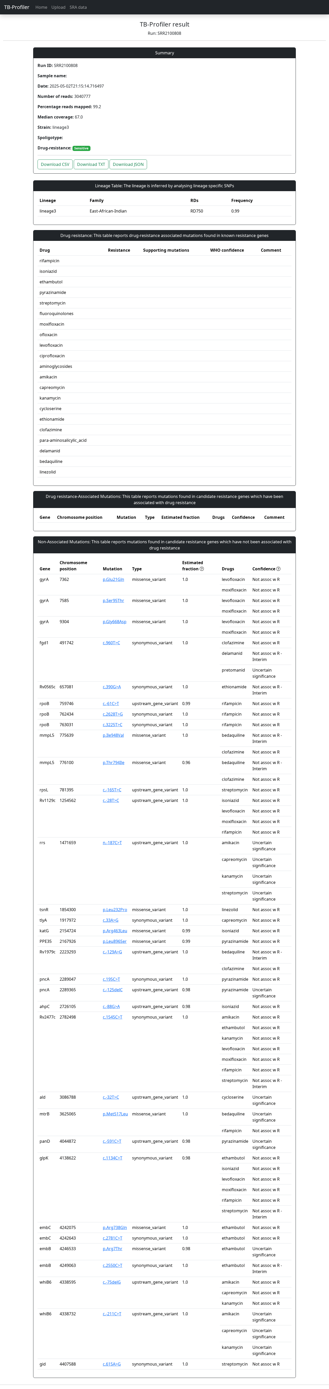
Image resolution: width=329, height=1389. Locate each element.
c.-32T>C (111, 1097)
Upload (58, 7)
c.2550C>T (112, 1265)
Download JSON (128, 164)
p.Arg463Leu (115, 931)
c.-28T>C (111, 800)
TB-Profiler (16, 7)
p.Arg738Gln (115, 1227)
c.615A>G (112, 1364)
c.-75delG (112, 1282)
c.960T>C (111, 643)
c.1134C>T (112, 1158)
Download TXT (91, 164)
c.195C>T (111, 979)
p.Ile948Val (113, 735)
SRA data (78, 7)
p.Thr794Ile (113, 762)
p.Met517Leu (115, 1114)
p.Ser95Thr (113, 600)
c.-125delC (113, 990)
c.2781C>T (112, 1238)
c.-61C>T (111, 703)
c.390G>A (112, 687)
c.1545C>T (112, 1017)
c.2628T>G (113, 714)
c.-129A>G (112, 952)
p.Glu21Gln (113, 579)
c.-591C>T (112, 1141)
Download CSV (55, 164)
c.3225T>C (112, 724)
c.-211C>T (112, 1314)
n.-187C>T (112, 842)
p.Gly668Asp (114, 621)
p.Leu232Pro (115, 909)
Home (41, 7)
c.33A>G (110, 920)
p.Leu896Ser (115, 941)
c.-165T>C (112, 790)
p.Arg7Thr (112, 1248)
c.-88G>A (111, 1006)
